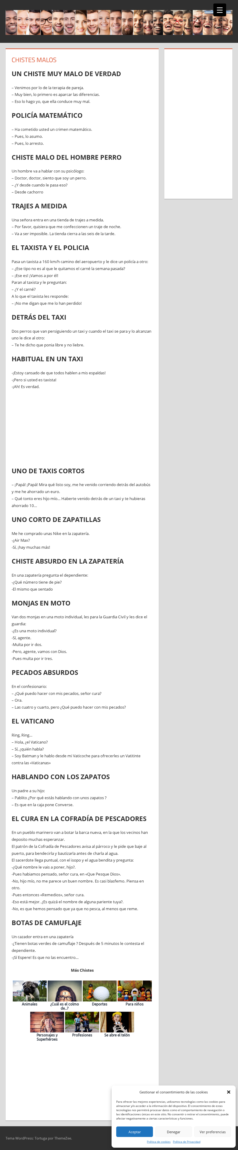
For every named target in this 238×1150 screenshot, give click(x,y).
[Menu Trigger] (219, 9)
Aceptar (135, 1132)
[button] (228, 1092)
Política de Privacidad (186, 1142)
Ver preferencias (213, 1132)
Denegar (173, 1132)
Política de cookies (159, 1142)
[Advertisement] (82, 428)
